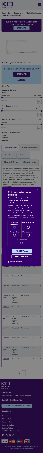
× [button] (37, 189)
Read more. (30, 218)
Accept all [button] (22, 251)
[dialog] (21, 226)
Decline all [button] (21, 256)
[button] (15, 262)
